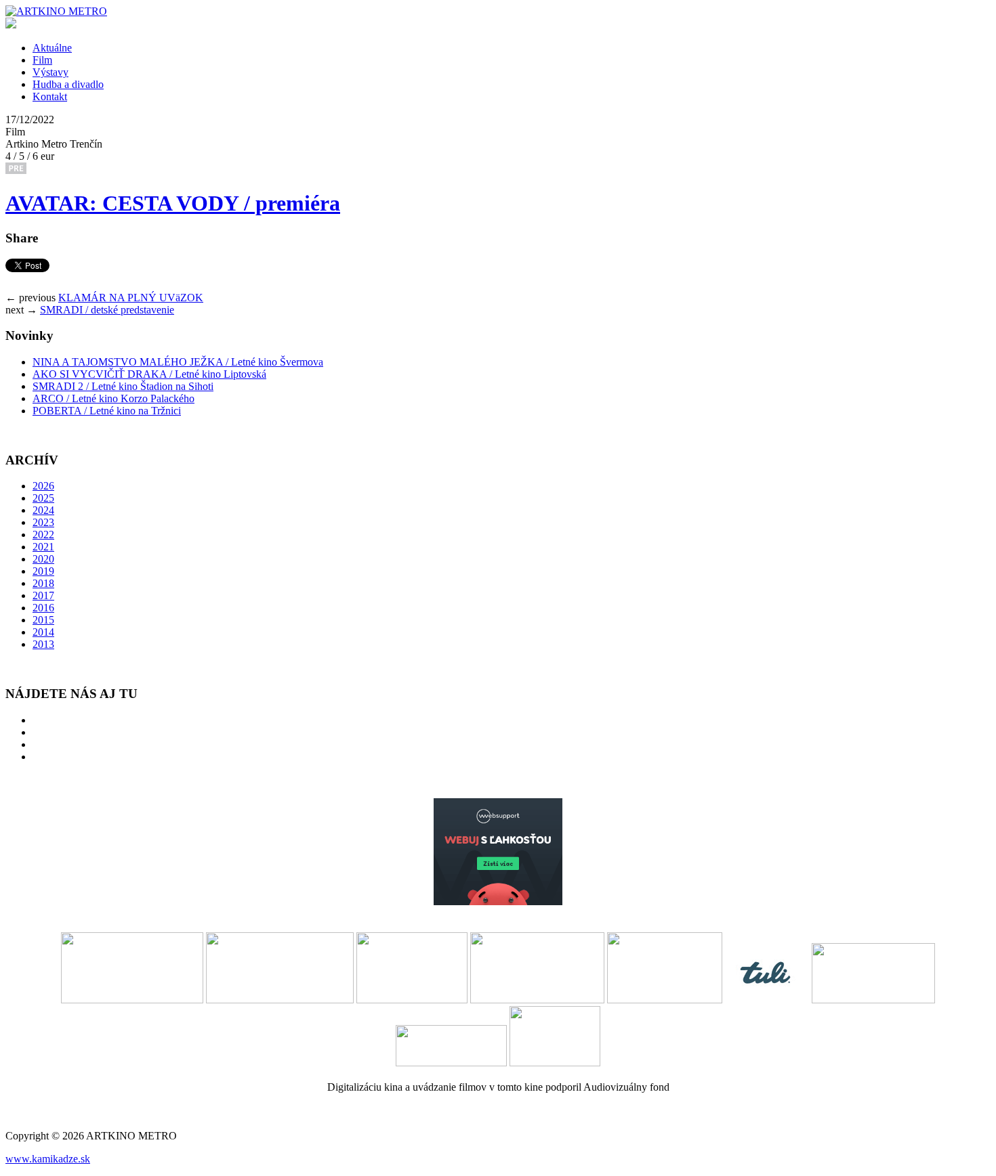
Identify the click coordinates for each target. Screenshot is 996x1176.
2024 (43, 510)
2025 (43, 498)
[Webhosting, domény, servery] (498, 901)
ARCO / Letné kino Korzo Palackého (113, 398)
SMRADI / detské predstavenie (107, 309)
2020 (43, 559)
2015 (43, 620)
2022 (43, 534)
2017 (43, 595)
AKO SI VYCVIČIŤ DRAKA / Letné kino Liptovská (149, 374)
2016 (43, 607)
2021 (43, 546)
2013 (43, 644)
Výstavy (50, 72)
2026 (43, 486)
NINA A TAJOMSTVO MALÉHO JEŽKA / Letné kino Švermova (178, 362)
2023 (43, 522)
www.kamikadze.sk (47, 1158)
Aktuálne (52, 47)
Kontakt (50, 96)
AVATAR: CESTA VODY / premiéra (172, 203)
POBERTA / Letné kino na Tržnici (107, 410)
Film (42, 60)
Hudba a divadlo (68, 84)
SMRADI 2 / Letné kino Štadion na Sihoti (123, 386)
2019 (43, 571)
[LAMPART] (56, 11)
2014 (43, 632)
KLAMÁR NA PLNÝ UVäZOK (130, 297)
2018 (43, 583)
